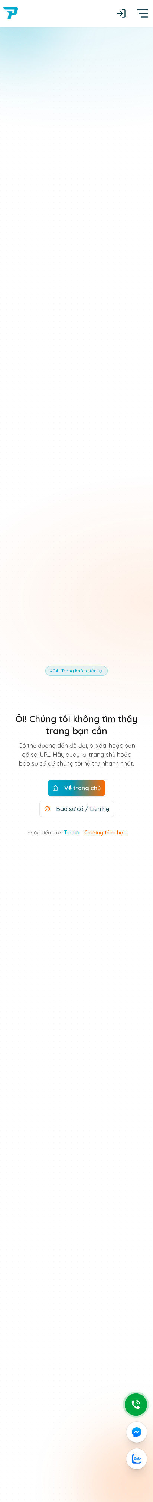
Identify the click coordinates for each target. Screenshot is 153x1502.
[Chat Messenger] (136, 1432)
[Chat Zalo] (136, 1458)
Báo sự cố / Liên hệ (82, 809)
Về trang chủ (82, 788)
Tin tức (72, 832)
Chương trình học (105, 832)
